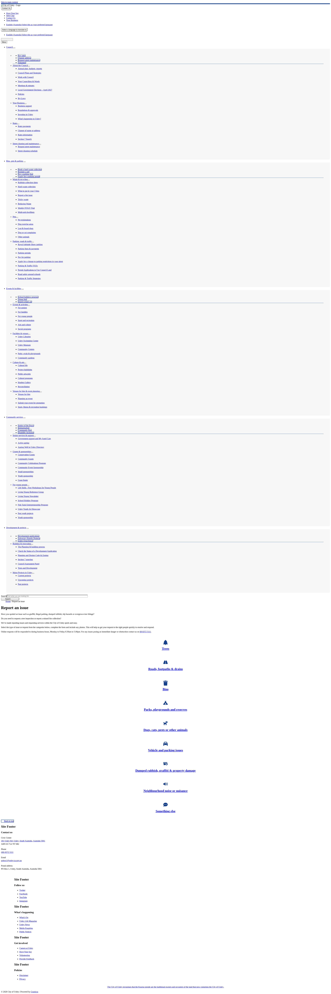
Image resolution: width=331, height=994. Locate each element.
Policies (21, 94)
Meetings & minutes (26, 85)
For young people (25, 316)
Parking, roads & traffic (22, 241)
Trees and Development (27, 568)
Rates (15, 123)
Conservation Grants (26, 455)
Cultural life (23, 365)
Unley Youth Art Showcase (29, 509)
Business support (25, 106)
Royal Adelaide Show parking (30, 244)
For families (23, 312)
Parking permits (24, 253)
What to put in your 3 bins (28, 191)
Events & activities (20, 305)
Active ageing (23, 443)
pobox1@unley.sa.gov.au (11, 860)
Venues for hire (24, 394)
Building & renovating (22, 544)
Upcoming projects (25, 580)
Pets (14, 217)
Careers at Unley (26, 948)
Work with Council (25, 77)
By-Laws (21, 98)
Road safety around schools (29, 274)
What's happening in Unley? (29, 119)
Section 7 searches (25, 559)
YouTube (23, 897)
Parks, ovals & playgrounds (29, 354)
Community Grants (25, 459)
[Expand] (14, 47)
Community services (14, 417)
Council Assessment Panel (28, 564)
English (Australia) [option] (29, 35)
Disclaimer (23, 975)
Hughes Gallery (24, 382)
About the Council (20, 65)
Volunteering (24, 955)
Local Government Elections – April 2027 (35, 90)
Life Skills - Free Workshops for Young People (37, 488)
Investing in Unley (25, 114)
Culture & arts (18, 362)
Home (8, 601)
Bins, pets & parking (14, 161)
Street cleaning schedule (27, 151)
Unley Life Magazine (28, 921)
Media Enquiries (26, 928)
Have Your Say (25, 952)
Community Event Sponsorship (30, 467)
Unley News (24, 924)
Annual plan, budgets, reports (30, 69)
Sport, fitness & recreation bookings (32, 407)
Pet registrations (24, 220)
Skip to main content (9, 2)
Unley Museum (24, 345)
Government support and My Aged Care (34, 439)
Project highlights (25, 370)
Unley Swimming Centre (28, 341)
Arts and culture (24, 325)
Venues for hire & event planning (26, 391)
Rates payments (24, 126)
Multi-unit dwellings (26, 212)
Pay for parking (24, 257)
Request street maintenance (29, 147)
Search (4, 596)
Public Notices (25, 932)
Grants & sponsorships (22, 451)
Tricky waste (23, 199)
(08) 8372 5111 (7, 852)
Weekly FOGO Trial (26, 208)
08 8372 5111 (145, 632)
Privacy (22, 979)
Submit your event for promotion (31, 403)
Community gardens (26, 358)
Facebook (23, 894)
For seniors (22, 308)
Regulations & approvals (28, 110)
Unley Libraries (24, 337)
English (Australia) (29, 25)
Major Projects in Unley (22, 573)
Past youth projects (25, 513)
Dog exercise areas (25, 224)
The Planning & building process (31, 547)
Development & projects (16, 528)
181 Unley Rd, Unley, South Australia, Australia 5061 (23, 841)
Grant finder (23, 480)
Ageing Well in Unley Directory (31, 447)
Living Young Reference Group (31, 492)
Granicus (34, 992)
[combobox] (14, 30)
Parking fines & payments (28, 249)
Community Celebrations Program (32, 463)
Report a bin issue (25, 195)
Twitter (22, 890)
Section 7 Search (25, 139)
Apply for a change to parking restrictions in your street (40, 261)
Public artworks (24, 374)
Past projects (23, 584)
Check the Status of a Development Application (37, 551)
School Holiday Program (28, 500)
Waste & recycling (20, 179)
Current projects (24, 575)
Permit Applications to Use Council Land (34, 270)
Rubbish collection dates (28, 182)
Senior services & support (23, 435)
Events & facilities (13, 288)
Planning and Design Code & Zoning (33, 555)
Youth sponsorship (25, 476)
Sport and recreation (26, 320)
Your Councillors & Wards (29, 81)
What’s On (23, 917)
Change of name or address (29, 130)
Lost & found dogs (25, 228)
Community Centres (26, 349)
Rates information (25, 135)
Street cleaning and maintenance (26, 144)
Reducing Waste (24, 204)
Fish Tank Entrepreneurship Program (33, 505)
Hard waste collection (27, 187)
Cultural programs (25, 378)
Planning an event (25, 398)
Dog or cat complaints (27, 232)
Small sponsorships (25, 472)
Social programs (24, 329)
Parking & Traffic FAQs (28, 266)
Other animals (23, 237)
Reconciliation (24, 387)
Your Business (18, 103)
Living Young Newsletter (28, 496)
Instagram (23, 901)
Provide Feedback (26, 959)
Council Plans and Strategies (29, 73)
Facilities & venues (20, 333)
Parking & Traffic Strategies (29, 278)
